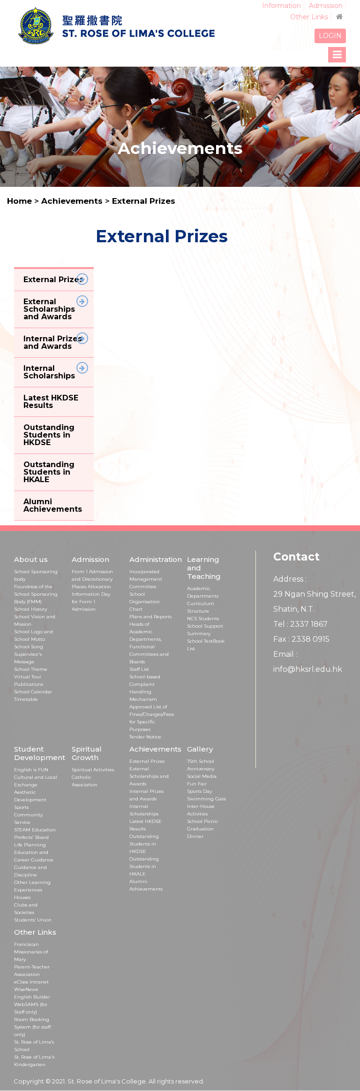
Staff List (139, 669)
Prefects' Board (31, 837)
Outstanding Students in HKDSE (144, 843)
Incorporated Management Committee (145, 579)
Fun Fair (197, 784)
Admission (326, 5)
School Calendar (33, 692)
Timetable (26, 699)
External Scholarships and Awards (149, 776)
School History (30, 609)
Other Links (309, 17)
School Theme (30, 669)
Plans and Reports (150, 617)
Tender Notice (145, 737)
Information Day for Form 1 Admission (91, 601)
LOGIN (330, 35)
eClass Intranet (31, 982)
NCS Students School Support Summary (205, 626)
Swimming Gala (206, 799)
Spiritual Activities (93, 770)
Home (19, 201)
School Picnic (202, 821)
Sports (21, 807)
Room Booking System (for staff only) (32, 1026)
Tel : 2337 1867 (300, 624)
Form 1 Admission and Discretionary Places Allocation (92, 579)
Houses (22, 897)
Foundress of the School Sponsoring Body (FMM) (36, 594)
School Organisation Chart (144, 601)
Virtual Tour (27, 677)
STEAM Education (35, 830)
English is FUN (31, 770)
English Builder (32, 997)
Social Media (202, 776)
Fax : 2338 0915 (301, 639)
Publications (28, 684)
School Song (28, 647)
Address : (290, 579)
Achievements (73, 201)
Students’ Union (33, 920)
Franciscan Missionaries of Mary (31, 951)
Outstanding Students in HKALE (144, 866)
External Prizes (143, 201)
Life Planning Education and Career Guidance (33, 852)
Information (281, 5)
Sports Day (199, 791)
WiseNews (26, 989)
